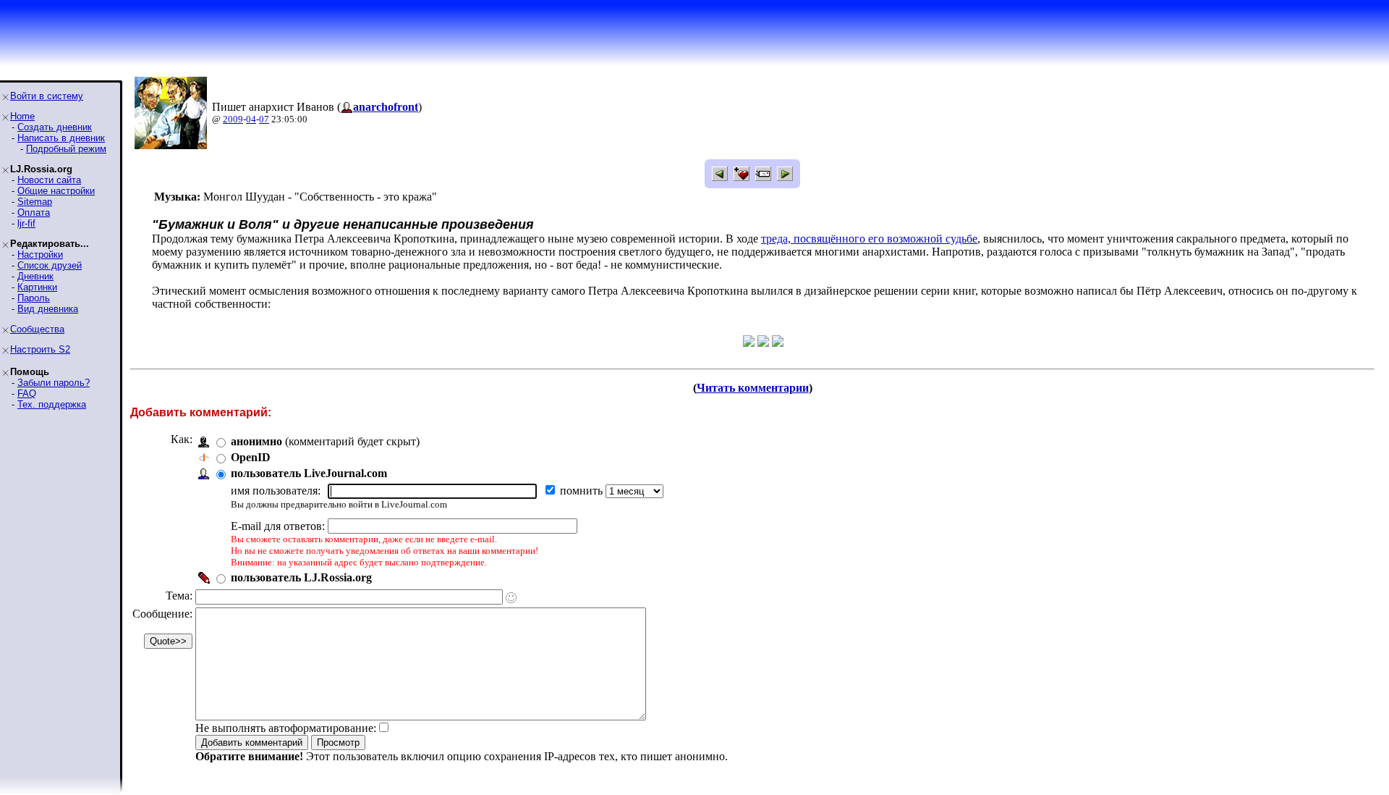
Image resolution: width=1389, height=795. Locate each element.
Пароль (33, 298)
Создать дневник (54, 127)
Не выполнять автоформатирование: (285, 728)
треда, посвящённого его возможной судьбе (869, 238)
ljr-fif (26, 223)
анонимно (256, 441)
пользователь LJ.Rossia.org (301, 577)
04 (251, 119)
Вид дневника (47, 308)
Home (22, 116)
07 (264, 119)
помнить (583, 490)
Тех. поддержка (51, 404)
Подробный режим (66, 148)
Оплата (33, 212)
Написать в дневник (61, 137)
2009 (233, 119)
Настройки (40, 254)
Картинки (37, 287)
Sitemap (34, 201)
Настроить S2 (40, 349)
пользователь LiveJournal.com (309, 473)
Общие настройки (56, 190)
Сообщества (37, 329)
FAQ (26, 393)
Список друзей (49, 265)
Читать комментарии (753, 388)
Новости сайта (49, 179)
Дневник (35, 276)
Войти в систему (46, 96)
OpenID (251, 457)
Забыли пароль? (53, 382)
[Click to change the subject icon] (511, 597)
